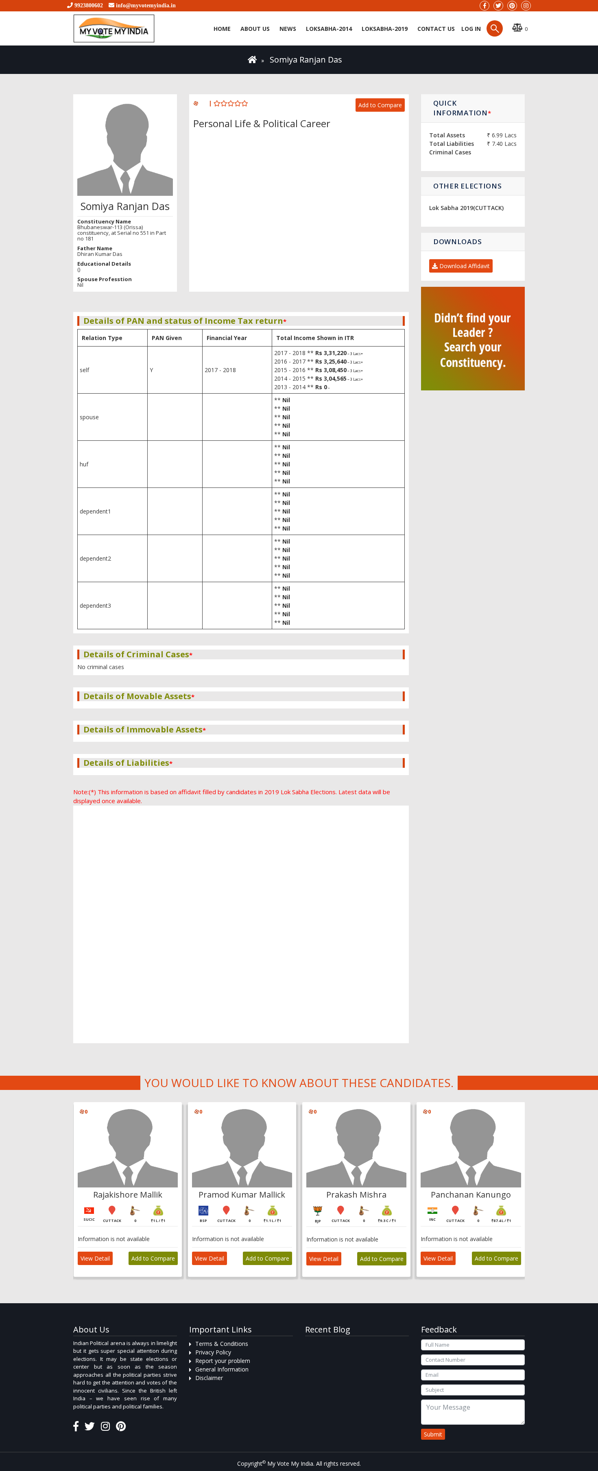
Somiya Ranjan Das (306, 59)
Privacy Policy (213, 1352)
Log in (470, 28)
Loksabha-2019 (385, 28)
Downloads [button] (457, 241)
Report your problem (222, 1361)
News (287, 28)
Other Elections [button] (467, 186)
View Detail (95, 1258)
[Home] (252, 59)
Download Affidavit (464, 266)
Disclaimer (209, 1378)
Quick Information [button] (462, 107)
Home (222, 28)
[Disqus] (241, 813)
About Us (255, 28)
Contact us (436, 28)
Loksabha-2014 (329, 28)
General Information (222, 1369)
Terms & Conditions (221, 1344)
